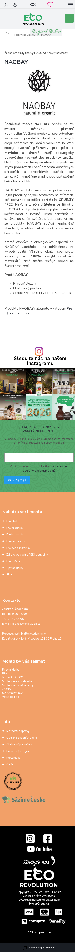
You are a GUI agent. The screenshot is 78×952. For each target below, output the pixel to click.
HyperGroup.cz (39, 904)
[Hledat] (6, 4)
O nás (10, 764)
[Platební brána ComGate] (43, 916)
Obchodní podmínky (19, 744)
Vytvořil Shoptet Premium (42, 947)
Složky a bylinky (12, 693)
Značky (6, 689)
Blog (5, 674)
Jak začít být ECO (12, 677)
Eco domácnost (16, 541)
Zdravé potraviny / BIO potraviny (27, 555)
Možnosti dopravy (17, 731)
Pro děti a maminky (18, 548)
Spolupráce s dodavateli (17, 681)
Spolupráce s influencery (18, 685)
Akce (9, 574)
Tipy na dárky (14, 568)
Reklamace (13, 758)
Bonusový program (18, 751)
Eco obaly (12, 521)
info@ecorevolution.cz (26, 624)
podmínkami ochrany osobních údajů (45, 468)
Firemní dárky (10, 670)
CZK (32, 5)
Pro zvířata (13, 561)
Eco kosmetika (15, 535)
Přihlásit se (17, 480)
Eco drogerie (14, 528)
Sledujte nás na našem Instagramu (40, 361)
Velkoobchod (10, 697)
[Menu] (70, 5)
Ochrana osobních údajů (21, 738)
